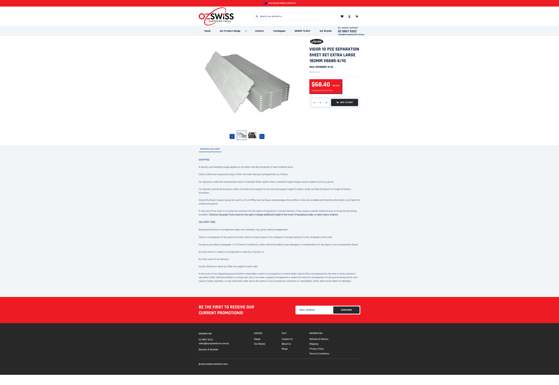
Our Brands (326, 31)
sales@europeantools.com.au (351, 34)
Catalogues (279, 31)
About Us (286, 343)
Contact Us (287, 339)
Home (207, 31)
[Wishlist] (342, 16)
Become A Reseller (208, 349)
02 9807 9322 (206, 339)
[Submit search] (257, 16)
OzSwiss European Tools (216, 364)
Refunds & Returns (318, 339)
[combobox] (286, 16)
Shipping (313, 343)
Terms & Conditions (319, 353)
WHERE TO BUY (302, 31)
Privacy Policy (316, 348)
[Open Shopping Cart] (356, 16)
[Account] (349, 16)
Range (257, 339)
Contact (259, 31)
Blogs (285, 348)
